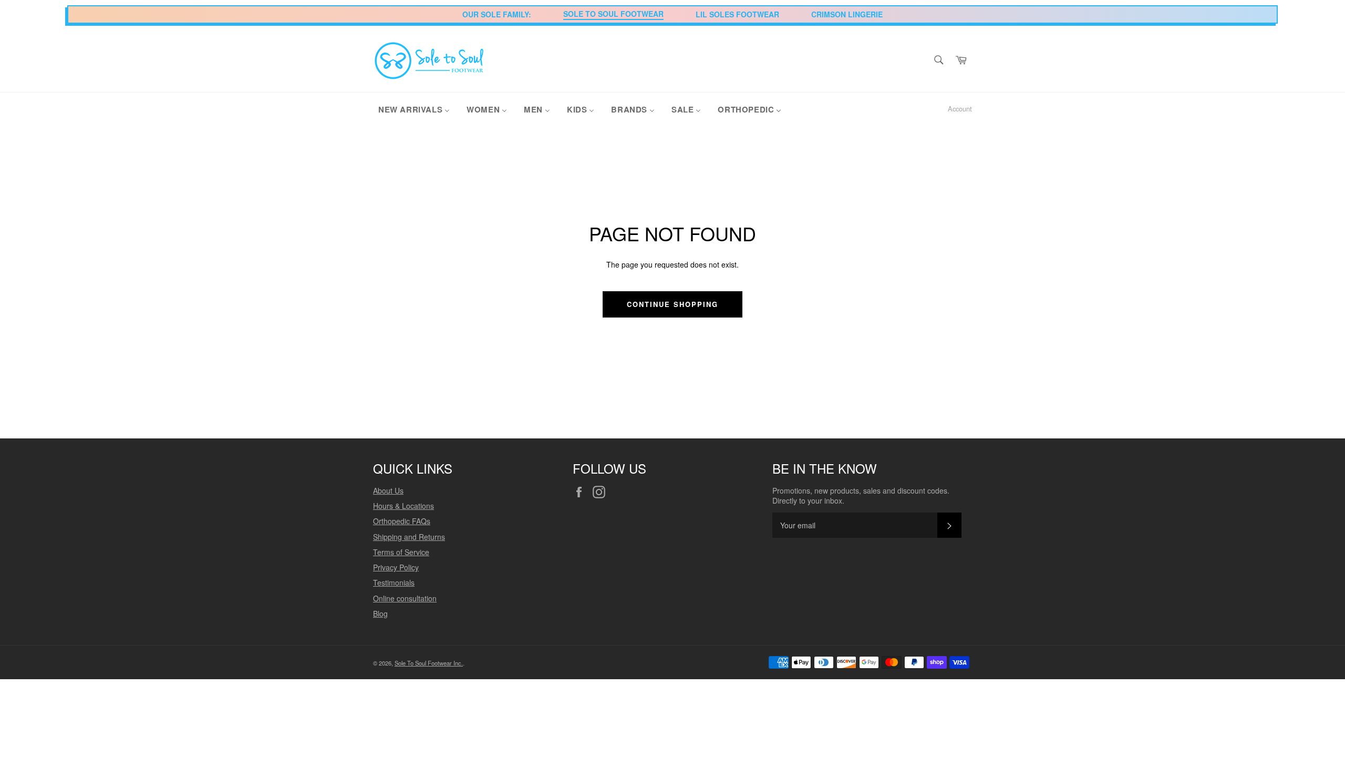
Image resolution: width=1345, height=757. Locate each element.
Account (960, 109)
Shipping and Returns (409, 536)
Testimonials (394, 582)
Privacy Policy (396, 567)
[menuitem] (414, 109)
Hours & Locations (403, 505)
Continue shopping (672, 304)
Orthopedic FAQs (401, 521)
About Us (388, 490)
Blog (380, 613)
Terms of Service (401, 552)
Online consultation (405, 598)
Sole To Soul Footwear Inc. (429, 663)
